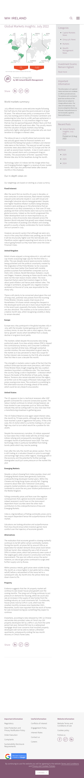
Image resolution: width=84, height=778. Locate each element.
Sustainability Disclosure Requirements (14, 745)
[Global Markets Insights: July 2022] (28, 72)
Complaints (9, 739)
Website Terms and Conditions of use (65, 724)
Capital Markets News (69, 33)
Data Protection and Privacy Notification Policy (14, 729)
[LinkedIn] (71, 741)
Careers (34, 741)
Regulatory (8, 723)
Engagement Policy (39, 728)
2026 (64, 154)
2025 (64, 159)
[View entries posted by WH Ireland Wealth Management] (7, 78)
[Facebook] (59, 741)
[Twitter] (65, 741)
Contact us (35, 737)
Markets (66, 43)
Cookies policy (63, 730)
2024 (64, 163)
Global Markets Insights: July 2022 (69, 131)
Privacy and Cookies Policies (43, 766)
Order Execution (11, 735)
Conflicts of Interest (39, 723)
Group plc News (69, 39)
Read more (62, 72)
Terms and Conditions (70, 763)
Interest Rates (36, 732)
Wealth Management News (68, 50)
